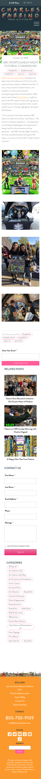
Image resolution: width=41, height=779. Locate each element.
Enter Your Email (9, 350)
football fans (9, 74)
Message (9, 522)
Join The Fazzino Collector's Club (18, 546)
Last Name (10, 487)
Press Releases (14, 636)
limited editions (23, 97)
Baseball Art (28, 591)
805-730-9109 (20, 717)
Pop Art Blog (20, 697)
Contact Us (19, 701)
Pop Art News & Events (17, 621)
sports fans (32, 74)
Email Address (11, 499)
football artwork (26, 70)
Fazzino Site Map (19, 704)
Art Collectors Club (16, 570)
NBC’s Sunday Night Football (13, 78)
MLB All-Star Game (16, 613)
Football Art (13, 70)
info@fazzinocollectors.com (20, 723)
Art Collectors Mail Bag (17, 575)
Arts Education (14, 591)
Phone (7, 510)
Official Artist (13, 617)
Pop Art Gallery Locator (19, 693)
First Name (10, 475)
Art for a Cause (14, 583)
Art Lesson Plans (14, 587)
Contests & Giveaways (16, 596)
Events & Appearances (16, 600)
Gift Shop (15, 3)
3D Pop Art (13, 566)
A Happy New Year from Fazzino (20, 459)
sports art (21, 74)
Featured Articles (15, 604)
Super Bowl (28, 641)
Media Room (26, 608)
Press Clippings (14, 632)
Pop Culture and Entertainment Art (21, 626)
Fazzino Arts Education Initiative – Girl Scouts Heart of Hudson (20, 400)
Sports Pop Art (14, 641)
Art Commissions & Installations (20, 579)
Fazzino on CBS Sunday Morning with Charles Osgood (20, 430)
